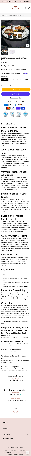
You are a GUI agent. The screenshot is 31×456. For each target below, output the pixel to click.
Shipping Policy (19, 447)
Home (2, 15)
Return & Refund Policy (10, 450)
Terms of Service (22, 450)
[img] (15, 393)
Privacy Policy (10, 447)
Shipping (6, 66)
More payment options (15, 98)
